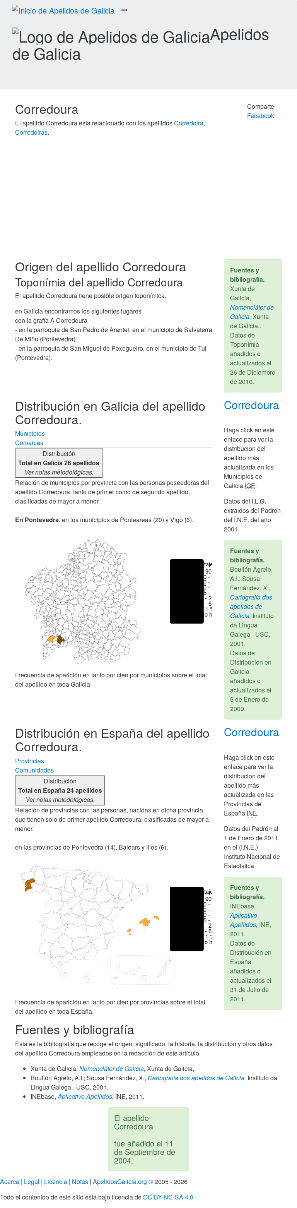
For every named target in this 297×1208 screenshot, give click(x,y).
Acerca (9, 1181)
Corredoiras (31, 132)
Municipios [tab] (30, 433)
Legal (31, 1181)
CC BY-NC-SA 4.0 (168, 1197)
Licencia (55, 1181)
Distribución (58, 462)
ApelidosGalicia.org (120, 1181)
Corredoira (188, 122)
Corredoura (251, 404)
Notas (80, 1181)
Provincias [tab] (29, 760)
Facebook (260, 115)
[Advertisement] (148, 201)
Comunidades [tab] (34, 770)
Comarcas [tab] (29, 442)
